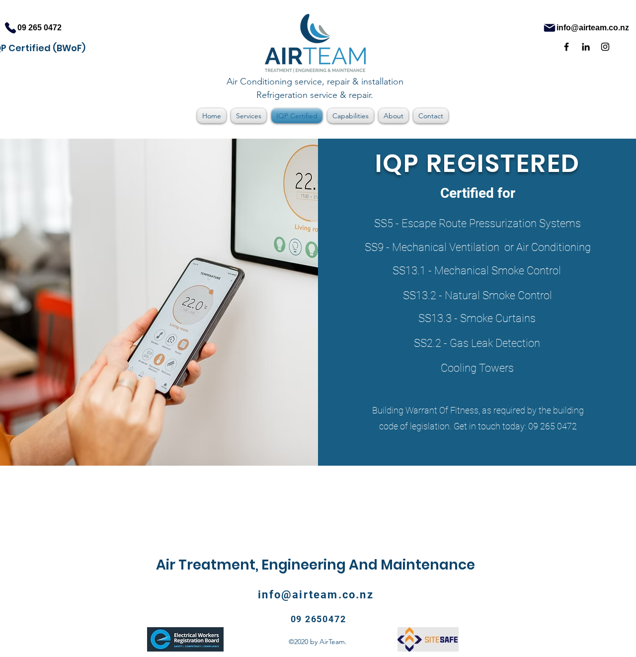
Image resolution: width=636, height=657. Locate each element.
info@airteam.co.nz (316, 594)
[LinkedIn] (585, 46)
